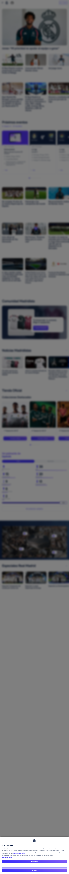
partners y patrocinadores (19, 853)
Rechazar (34, 870)
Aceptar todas (34, 861)
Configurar (34, 865)
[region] (34, 855)
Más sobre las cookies (7, 857)
